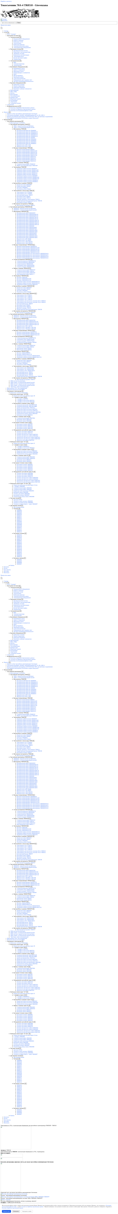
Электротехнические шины (21, 46)
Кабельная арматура (18, 44)
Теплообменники (15, 96)
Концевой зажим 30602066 (20, 492)
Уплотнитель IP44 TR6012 (24, 189)
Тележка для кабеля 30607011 (25, 433)
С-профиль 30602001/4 (23, 446)
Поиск (18, 22)
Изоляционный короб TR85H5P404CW (27, 214)
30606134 (19, 548)
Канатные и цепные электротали (22, 88)
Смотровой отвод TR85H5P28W (25, 265)
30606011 (19, 516)
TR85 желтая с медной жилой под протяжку (22, 384)
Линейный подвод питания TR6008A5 (27, 181)
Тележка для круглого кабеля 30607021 (27, 434)
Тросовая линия (17, 499)
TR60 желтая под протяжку (17, 381)
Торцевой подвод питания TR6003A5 (27, 174)
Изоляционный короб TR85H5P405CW (27, 216)
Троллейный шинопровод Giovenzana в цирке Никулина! (23, 118)
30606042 (19, 552)
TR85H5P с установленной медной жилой (25, 210)
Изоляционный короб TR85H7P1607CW (28, 324)
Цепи (14, 74)
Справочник (10, 104)
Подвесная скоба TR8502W (24, 287)
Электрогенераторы (18, 64)
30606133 (19, 536)
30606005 (19, 513)
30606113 (19, 520)
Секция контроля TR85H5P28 (25, 264)
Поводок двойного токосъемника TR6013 (28, 199)
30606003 (19, 510)
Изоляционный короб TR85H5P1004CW (28, 220)
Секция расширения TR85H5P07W (26, 261)
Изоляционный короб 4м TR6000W (26, 130)
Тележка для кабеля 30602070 (25, 476)
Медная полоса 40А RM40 (24, 239)
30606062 (19, 559)
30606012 (19, 527)
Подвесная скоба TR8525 (23, 289)
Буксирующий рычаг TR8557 (25, 195)
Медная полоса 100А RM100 (24, 242)
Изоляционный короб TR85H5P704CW (27, 217)
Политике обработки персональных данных (12, 1208)
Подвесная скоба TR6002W (24, 184)
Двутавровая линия (18, 507)
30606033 (19, 535)
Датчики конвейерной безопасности (23, 81)
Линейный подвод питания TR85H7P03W (28, 355)
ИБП (14, 62)
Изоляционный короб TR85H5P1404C (27, 231)
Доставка (6, 571)
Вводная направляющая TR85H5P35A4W (28, 250)
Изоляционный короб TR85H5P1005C (27, 236)
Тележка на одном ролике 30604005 (23, 502)
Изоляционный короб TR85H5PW (26, 213)
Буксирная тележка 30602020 (25, 466)
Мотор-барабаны (18, 75)
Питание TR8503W (22, 277)
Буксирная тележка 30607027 (25, 425)
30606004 (19, 521)
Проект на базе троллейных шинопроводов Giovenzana (22, 113)
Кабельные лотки (18, 41)
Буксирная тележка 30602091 (25, 464)
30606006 (19, 524)
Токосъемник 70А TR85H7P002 (25, 369)
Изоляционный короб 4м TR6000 (26, 137)
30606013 (19, 519)
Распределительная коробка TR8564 (26, 342)
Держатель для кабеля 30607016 (25, 440)
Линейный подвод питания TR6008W (27, 176)
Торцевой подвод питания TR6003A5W (28, 171)
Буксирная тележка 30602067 (21, 495)
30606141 (19, 542)
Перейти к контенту (6, 1)
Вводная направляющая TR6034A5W (27, 152)
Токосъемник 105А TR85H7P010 (26, 370)
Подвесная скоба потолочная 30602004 (27, 452)
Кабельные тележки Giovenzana (19, 392)
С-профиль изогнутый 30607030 (25, 402)
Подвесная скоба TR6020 (23, 186)
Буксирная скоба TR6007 (23, 196)
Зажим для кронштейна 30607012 (26, 408)
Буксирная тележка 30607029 (25, 428)
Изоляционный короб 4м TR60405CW (27, 135)
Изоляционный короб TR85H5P (25, 226)
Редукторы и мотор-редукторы (21, 52)
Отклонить (16, 1211)
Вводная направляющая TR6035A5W (27, 155)
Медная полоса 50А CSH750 (24, 326)
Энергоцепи (13, 101)
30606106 (19, 526)
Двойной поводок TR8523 (24, 308)
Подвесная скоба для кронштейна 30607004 (29, 412)
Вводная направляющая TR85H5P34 (27, 246)
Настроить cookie (26, 1211)
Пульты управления (18, 86)
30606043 (19, 543)
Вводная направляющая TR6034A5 (26, 158)
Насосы (12, 93)
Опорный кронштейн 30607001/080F (27, 406)
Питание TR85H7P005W (23, 353)
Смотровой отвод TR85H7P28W (25, 339)
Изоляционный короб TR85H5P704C (27, 229)
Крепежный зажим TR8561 (24, 348)
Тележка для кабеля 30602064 (21, 493)
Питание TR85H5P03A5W (24, 280)
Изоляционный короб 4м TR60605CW (27, 136)
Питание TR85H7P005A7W (24, 354)
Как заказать (7, 569)
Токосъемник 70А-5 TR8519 (24, 299)
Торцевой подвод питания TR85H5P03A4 (28, 281)
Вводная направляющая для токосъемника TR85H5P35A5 (32, 258)
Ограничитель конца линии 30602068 (23, 496)
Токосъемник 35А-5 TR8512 (24, 296)
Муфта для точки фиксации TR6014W (27, 165)
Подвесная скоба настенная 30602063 (23, 491)
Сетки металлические (19, 78)
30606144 (19, 556)
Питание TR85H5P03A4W (24, 278)
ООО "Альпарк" (11, 34)
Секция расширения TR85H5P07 (26, 262)
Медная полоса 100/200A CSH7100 (26, 327)
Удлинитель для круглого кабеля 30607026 (28, 438)
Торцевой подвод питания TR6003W (27, 168)
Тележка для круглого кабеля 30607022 (27, 436)
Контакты (6, 572)
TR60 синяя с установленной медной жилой (22, 382)
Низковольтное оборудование (21, 39)
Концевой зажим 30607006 (24, 421)
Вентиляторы (14, 94)
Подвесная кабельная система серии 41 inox (25, 485)
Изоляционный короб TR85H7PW (26, 320)
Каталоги (6, 567)
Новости (6, 112)
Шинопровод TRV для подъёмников (17, 388)
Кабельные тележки (18, 84)
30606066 (19, 562)
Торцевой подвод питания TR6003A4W (28, 170)
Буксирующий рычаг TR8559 (25, 375)
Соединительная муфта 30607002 (26, 418)
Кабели (12, 565)
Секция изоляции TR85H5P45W (25, 266)
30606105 (19, 514)
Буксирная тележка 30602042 (25, 468)
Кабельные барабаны (19, 87)
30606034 (19, 546)
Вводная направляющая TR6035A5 (26, 161)
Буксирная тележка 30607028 (25, 427)
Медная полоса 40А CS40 (24, 145)
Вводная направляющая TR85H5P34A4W (28, 248)
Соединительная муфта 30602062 (22, 489)
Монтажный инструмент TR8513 (26, 205)
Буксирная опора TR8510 (24, 198)
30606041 (19, 540)
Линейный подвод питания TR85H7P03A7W (29, 357)
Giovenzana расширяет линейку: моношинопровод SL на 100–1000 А (26, 115)
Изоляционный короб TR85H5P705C (27, 234)
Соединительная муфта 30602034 (26, 458)
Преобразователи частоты (20, 50)
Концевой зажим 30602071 (24, 460)
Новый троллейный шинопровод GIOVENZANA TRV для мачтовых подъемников (30, 116)
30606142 (19, 553)
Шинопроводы (14, 90)
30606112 (19, 529)
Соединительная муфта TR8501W (26, 270)
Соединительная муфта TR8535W (26, 272)
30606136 (19, 550)
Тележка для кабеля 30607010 (25, 431)
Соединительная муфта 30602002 (26, 457)
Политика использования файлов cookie (21, 110)
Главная (6, 31)
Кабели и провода (18, 40)
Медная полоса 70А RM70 (24, 240)
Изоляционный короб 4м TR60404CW (27, 132)
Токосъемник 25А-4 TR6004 (24, 192)
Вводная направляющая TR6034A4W (27, 151)
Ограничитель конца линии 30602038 (27, 454)
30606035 (19, 538)
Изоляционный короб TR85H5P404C (27, 227)
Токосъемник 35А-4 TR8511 (24, 295)
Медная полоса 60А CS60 (24, 146)
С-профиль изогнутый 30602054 (25, 448)
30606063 (19, 561)
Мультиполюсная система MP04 (16, 389)
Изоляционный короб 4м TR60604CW (27, 133)
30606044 (19, 555)
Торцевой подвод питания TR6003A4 (27, 173)
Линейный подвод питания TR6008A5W (28, 178)
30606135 (19, 539)
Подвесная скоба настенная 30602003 (27, 451)
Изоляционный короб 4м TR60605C (26, 143)
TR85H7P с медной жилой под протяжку (24, 315)
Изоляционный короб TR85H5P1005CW (28, 221)
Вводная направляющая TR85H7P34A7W (28, 333)
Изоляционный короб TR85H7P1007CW (28, 323)
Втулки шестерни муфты (20, 58)
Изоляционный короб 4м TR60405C (26, 142)
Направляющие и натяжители (21, 72)
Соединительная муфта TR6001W (26, 164)
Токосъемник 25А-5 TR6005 (24, 193)
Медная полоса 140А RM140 (24, 243)
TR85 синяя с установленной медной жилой (22, 385)
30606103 (19, 511)
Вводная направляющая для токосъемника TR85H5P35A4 (32, 256)
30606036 (19, 549)
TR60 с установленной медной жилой (23, 127)
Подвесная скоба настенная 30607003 (27, 409)
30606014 (19, 530)
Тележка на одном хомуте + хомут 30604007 (25, 504)
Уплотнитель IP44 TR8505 (24, 292)
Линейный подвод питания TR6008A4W (28, 177)
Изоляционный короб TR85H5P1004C (27, 230)
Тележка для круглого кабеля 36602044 (27, 477)
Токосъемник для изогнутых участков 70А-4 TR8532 (31, 302)
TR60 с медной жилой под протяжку (23, 126)
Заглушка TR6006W (22, 187)
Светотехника (17, 43)
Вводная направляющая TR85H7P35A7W (28, 335)
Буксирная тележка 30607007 (25, 424)
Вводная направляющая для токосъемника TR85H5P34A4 (32, 253)
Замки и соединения (19, 70)
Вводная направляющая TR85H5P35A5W (28, 252)
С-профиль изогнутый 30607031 (25, 400)
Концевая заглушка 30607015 (25, 415)
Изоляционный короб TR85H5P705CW (27, 218)
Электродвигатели (18, 56)
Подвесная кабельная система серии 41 (24, 443)
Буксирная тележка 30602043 (25, 470)
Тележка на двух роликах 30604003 (23, 501)
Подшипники (17, 59)
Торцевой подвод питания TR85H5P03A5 (28, 283)
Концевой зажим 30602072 (24, 461)
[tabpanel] (59, 1125)
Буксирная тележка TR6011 (24, 202)
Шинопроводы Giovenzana (17, 123)
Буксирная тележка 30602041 (25, 467)
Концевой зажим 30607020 (24, 419)
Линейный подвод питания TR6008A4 (27, 180)
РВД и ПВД (13, 91)
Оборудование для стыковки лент (22, 80)
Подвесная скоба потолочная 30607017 (27, 410)
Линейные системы (18, 53)
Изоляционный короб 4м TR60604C (26, 140)
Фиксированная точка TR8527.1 (25, 274)
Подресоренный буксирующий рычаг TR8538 (29, 200)
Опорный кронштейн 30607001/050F (27, 405)
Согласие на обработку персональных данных (23, 109)
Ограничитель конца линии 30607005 (27, 413)
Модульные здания (15, 99)
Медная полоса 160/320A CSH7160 (26, 329)
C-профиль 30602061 (19, 486)
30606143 (19, 545)
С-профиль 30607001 (22, 399)
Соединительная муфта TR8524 (25, 271)
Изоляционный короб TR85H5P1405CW (28, 224)
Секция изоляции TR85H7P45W (25, 341)
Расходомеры (13, 100)
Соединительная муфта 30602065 (22, 488)
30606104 (19, 523)
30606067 (19, 564)
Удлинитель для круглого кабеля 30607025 (28, 437)
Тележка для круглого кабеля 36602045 (27, 479)
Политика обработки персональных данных (22, 107)
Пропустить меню (6, 25)
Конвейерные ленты (19, 68)
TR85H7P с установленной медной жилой (25, 317)
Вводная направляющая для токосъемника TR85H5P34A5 (32, 255)
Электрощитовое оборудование (22, 47)
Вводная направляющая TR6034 (25, 149)
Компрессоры (14, 97)
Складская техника (15, 103)
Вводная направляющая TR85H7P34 (27, 332)
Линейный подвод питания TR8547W (27, 284)
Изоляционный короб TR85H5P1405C (27, 237)
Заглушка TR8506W (22, 290)
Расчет (5, 568)
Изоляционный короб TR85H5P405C (27, 233)
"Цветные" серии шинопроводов (19, 386)
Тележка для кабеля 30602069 (25, 474)
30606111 (19, 517)
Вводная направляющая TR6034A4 (26, 156)
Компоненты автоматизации (21, 55)
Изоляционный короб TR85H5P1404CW (28, 223)
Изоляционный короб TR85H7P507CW (27, 321)
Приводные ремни (18, 77)
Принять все (6, 1211)
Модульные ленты (18, 71)
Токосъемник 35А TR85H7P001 (25, 367)
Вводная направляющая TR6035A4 (26, 159)
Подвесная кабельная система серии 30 (24, 396)
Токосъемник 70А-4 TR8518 (24, 298)
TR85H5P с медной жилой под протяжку (24, 208)
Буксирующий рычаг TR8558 (25, 373)
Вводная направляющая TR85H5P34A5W (28, 249)
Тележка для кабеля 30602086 (25, 473)
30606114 (19, 532)
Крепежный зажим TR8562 (24, 349)
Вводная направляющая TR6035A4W (27, 153)
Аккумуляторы (17, 65)
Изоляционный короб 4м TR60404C (26, 139)
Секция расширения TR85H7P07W (26, 338)
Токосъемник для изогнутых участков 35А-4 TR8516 (31, 301)
